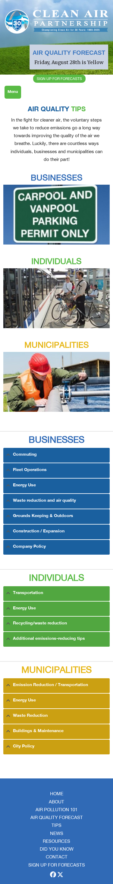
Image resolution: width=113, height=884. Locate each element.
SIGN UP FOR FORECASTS (59, 78)
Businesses (57, 177)
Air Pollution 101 (56, 809)
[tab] (56, 455)
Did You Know (57, 849)
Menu (13, 92)
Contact (56, 857)
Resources (56, 841)
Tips (56, 825)
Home (56, 793)
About (56, 802)
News (56, 833)
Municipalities (56, 345)
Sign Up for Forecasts (56, 865)
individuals (56, 261)
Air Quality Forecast (56, 817)
